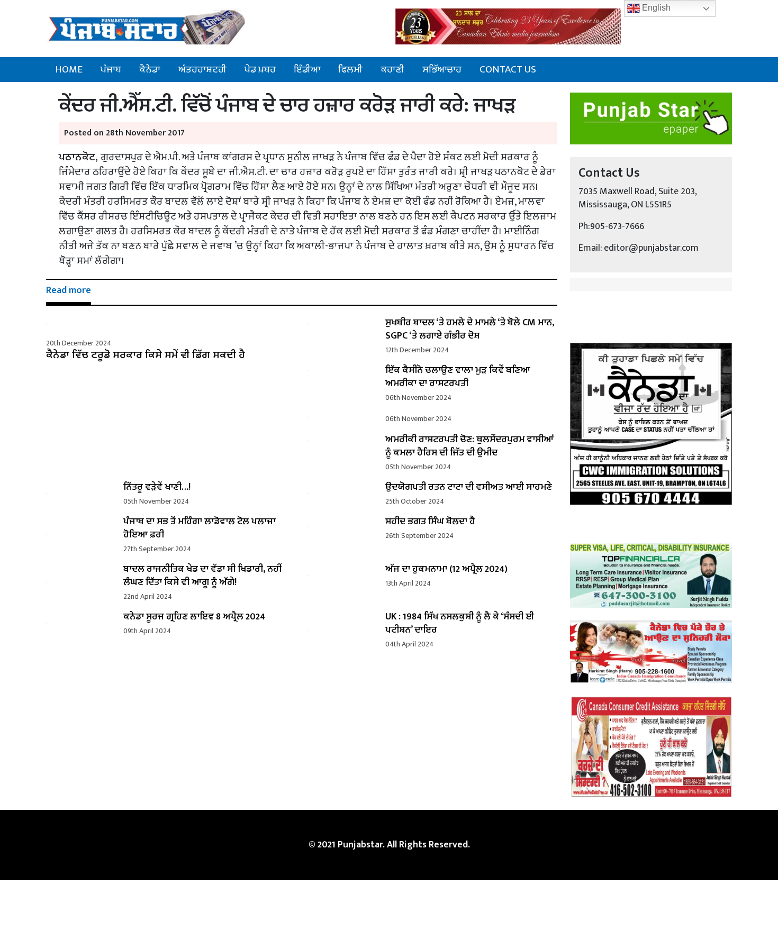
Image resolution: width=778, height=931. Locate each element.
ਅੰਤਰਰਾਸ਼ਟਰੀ (202, 69)
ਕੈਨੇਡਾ (149, 69)
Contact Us (508, 69)
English (655, 7)
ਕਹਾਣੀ (392, 69)
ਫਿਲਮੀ (350, 69)
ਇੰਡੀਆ (307, 69)
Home (69, 69)
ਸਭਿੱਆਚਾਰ (442, 69)
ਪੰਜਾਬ (111, 69)
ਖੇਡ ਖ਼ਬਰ (260, 69)
